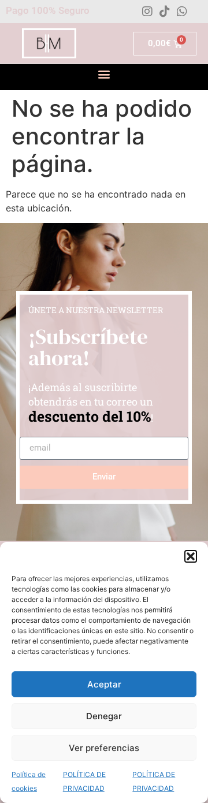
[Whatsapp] (182, 11)
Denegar (104, 716)
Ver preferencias (104, 747)
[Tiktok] (164, 11)
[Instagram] (147, 11)
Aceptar (104, 684)
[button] (190, 556)
